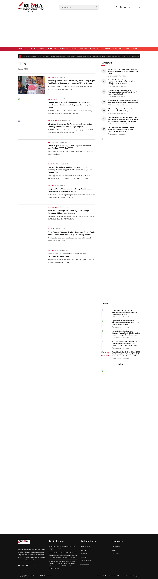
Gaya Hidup (51, 49)
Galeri (107, 49)
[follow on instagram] (121, 7)
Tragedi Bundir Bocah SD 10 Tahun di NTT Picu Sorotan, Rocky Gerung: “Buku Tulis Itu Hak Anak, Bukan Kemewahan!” (126, 354)
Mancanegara (131, 49)
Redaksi (99, 576)
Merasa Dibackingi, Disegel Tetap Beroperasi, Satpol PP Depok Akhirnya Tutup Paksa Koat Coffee (123, 71)
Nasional (22, 49)
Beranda (20, 69)
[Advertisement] (79, 31)
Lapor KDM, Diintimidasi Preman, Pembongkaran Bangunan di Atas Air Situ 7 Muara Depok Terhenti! (122, 92)
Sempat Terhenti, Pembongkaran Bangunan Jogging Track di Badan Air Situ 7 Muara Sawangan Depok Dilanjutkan (122, 82)
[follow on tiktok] (133, 7)
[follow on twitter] (129, 7)
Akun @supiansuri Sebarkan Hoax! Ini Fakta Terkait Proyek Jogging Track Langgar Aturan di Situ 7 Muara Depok (125, 343)
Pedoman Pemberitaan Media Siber (114, 576)
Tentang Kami (116, 546)
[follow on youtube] (125, 7)
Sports (74, 49)
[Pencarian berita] (96, 7)
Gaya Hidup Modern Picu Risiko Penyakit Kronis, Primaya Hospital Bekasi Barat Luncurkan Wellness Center (122, 129)
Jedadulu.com (85, 564)
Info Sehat (63, 49)
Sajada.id (83, 550)
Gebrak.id (84, 557)
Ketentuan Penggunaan (133, 576)
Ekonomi (32, 49)
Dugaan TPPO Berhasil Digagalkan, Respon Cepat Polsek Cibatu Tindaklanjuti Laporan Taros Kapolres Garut (70, 104)
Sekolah (83, 49)
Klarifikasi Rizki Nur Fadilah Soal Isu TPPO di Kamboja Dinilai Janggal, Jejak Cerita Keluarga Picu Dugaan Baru (70, 169)
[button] (139, 7)
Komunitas (117, 49)
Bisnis (41, 49)
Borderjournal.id (86, 560)
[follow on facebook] (116, 7)
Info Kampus (95, 49)
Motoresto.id (84, 553)
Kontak (114, 550)
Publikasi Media (85, 546)
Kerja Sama (115, 553)
